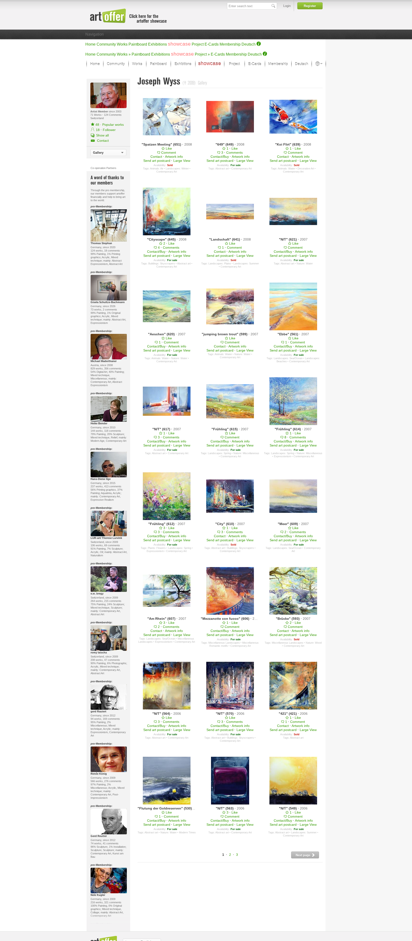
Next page (303, 855)
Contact (156, 156)
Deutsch (249, 44)
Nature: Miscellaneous (246, 453)
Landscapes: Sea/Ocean (288, 358)
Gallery (98, 152)
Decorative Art (306, 168)
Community (106, 44)
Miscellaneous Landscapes (224, 642)
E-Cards (212, 44)
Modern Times (187, 832)
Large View (181, 161)
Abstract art (222, 168)
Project (198, 44)
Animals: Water (286, 168)
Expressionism (282, 456)
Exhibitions (157, 44)
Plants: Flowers (157, 548)
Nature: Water (305, 263)
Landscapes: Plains (219, 263)
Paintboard (138, 44)
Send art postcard (156, 161)
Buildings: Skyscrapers (161, 263)
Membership (230, 44)
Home (90, 44)
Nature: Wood (314, 642)
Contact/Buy (220, 156)
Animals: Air (156, 168)
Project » (202, 54)
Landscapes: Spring (219, 453)
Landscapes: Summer (246, 263)
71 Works (96, 114)
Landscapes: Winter (177, 168)
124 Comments (113, 114)
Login (287, 6)
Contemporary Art (166, 171)
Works (122, 44)
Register (310, 6)
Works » (124, 54)
